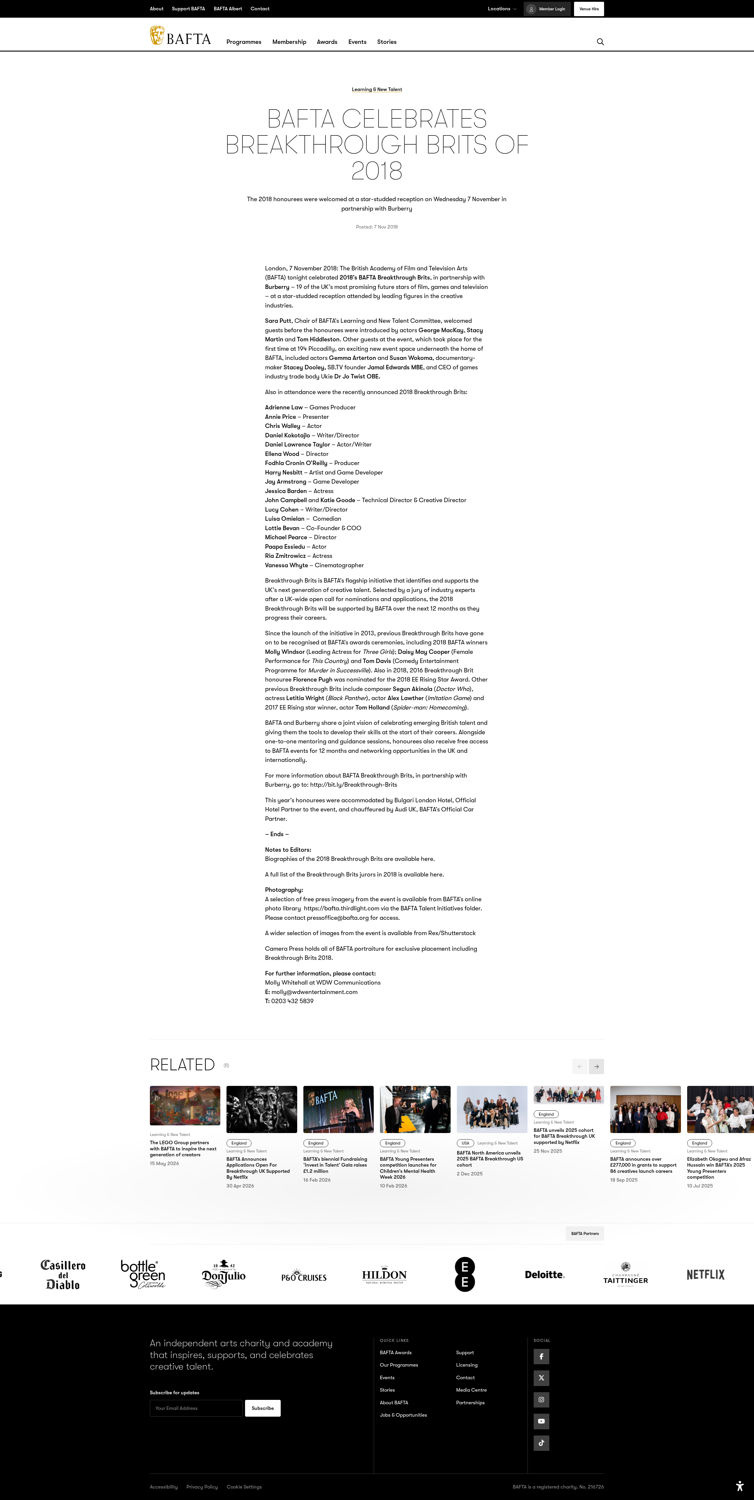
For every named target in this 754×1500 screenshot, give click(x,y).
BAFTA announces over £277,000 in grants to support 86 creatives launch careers (641, 1104)
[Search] (600, 42)
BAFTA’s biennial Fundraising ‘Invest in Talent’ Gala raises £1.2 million (335, 1104)
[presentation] (580, 1066)
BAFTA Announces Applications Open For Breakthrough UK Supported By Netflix (256, 1104)
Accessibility (164, 1487)
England (239, 1143)
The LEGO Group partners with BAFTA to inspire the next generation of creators (181, 1104)
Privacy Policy (202, 1487)
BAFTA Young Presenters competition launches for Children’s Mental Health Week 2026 (414, 1104)
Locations (499, 8)
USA (465, 1143)
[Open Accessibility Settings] (740, 1486)
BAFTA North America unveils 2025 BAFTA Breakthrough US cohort (490, 1099)
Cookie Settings (244, 1487)
